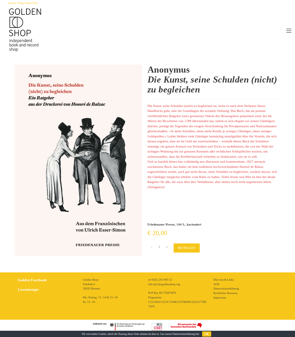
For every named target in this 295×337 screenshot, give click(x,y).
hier (197, 333)
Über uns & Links (223, 279)
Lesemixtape (28, 289)
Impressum (219, 297)
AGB (216, 284)
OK (207, 333)
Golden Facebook (32, 280)
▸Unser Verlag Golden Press (23, 3)
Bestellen (186, 248)
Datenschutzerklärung (226, 288)
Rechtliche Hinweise (225, 293)
